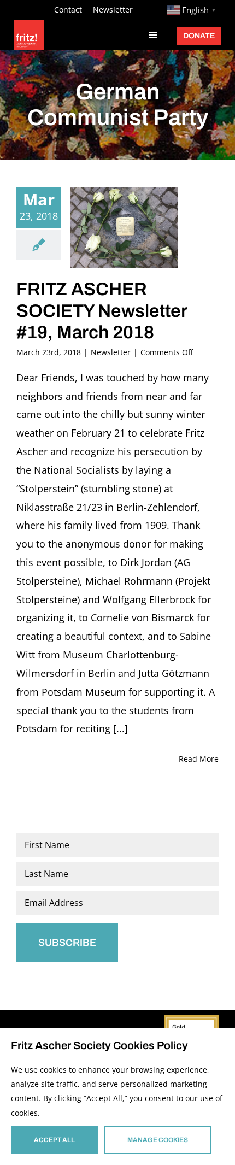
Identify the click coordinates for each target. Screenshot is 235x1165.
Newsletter (111, 352)
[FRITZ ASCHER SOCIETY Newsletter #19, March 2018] (124, 227)
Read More (199, 759)
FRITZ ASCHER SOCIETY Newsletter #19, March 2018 (101, 310)
